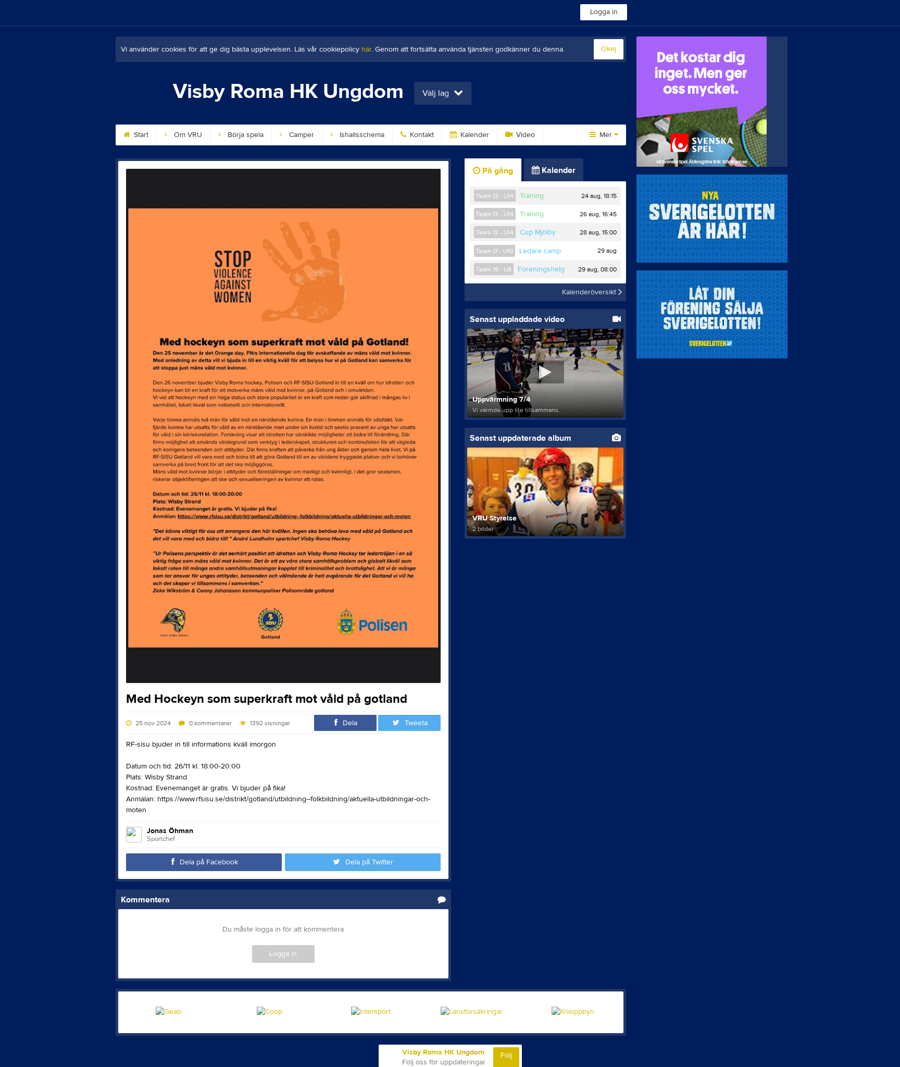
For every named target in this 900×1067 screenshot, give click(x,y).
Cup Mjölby (538, 232)
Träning (532, 196)
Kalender (473, 135)
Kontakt (421, 135)
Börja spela (245, 135)
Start (140, 135)
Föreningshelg (541, 269)
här (366, 49)
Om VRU (187, 135)
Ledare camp (540, 251)
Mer (605, 135)
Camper (300, 135)
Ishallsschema (361, 135)
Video (524, 135)
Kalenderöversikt (590, 292)
